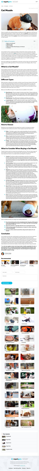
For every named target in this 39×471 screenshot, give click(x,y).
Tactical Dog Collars (25, 333)
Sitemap (24, 468)
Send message (6, 283)
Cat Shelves (24, 342)
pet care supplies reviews (9, 246)
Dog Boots (24, 389)
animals (26, 33)
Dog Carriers (8, 442)
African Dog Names (25, 305)
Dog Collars (8, 439)
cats (15, 53)
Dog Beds (7, 333)
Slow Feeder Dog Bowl (10, 342)
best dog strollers (19, 246)
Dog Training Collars (25, 379)
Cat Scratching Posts (15, 265)
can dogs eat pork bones (15, 247)
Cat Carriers (8, 351)
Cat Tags (3, 265)
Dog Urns (7, 408)
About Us (28, 468)
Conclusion (8, 47)
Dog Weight (24, 314)
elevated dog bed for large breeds (28, 248)
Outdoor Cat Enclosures (10, 417)
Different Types (9, 44)
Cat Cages (31, 265)
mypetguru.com (22, 465)
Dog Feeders (8, 427)
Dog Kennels (8, 436)
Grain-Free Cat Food (25, 417)
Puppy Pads (8, 305)
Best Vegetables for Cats (10, 389)
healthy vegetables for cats (29, 246)
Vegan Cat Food (9, 314)
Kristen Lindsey (8, 253)
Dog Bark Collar (9, 449)
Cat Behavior (24, 351)
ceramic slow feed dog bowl (14, 248)
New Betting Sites (17, 468)
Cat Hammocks (23, 265)
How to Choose (9, 45)
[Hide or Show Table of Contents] (35, 41)
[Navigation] (37, 1)
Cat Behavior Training (10, 370)
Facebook (11, 468)
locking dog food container (27, 247)
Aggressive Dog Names (26, 370)
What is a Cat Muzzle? (10, 43)
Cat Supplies (4, 266)
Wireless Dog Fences (25, 408)
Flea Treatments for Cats (26, 427)
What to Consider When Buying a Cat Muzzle (16, 46)
